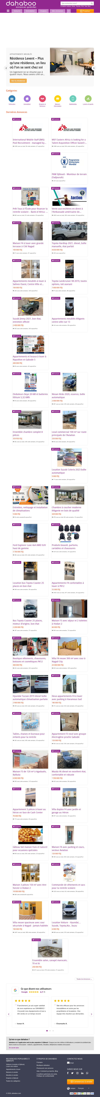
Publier (86, 11)
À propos (40, 1062)
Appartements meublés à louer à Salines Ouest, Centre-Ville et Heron (29, 284)
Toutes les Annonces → (84, 979)
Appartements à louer (13, 1069)
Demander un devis (19, 76)
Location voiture (65, 6)
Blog (56, 1071)
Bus (89, 6)
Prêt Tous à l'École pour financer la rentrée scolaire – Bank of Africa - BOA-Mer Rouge (30, 211)
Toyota (78, 6)
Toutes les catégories (13, 1081)
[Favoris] (69, 11)
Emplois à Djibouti (12, 1078)
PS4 (82, 6)
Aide (38, 1071)
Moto (73, 6)
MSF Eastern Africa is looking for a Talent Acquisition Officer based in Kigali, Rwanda (69, 142)
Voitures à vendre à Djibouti (15, 1064)
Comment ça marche (47, 1071)
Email (72, 1063)
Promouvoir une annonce (45, 1068)
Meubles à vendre (12, 1075)
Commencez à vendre (82, 1082)
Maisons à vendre (12, 1072)
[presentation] (6, 68)
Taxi (86, 6)
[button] (47, 1030)
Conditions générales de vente (47, 1074)
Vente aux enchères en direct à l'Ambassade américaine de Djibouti (67, 211)
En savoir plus (14, 1048)
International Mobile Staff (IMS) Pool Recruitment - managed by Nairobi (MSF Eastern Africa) (28, 142)
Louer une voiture (12, 1066)
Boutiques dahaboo (43, 1065)
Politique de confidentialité (45, 1076)
